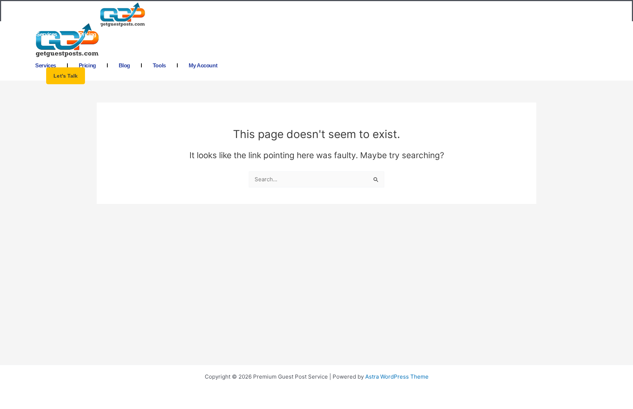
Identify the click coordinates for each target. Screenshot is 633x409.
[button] (65, 75)
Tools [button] (158, 34)
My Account (201, 34)
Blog (124, 34)
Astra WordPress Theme (397, 376)
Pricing (87, 34)
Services (46, 34)
